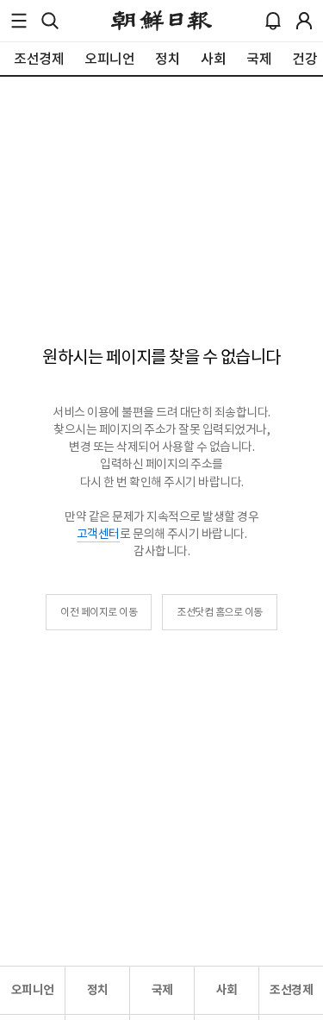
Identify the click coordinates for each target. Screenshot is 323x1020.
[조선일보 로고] (161, 20)
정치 (98, 990)
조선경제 (291, 990)
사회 (227, 990)
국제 (162, 990)
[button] (19, 20)
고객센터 (98, 533)
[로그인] (304, 20)
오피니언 (32, 990)
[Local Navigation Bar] (19, 20)
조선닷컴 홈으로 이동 (220, 611)
